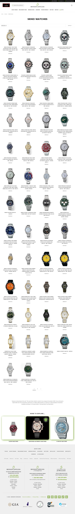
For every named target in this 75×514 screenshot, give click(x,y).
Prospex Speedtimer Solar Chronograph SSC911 (65, 48)
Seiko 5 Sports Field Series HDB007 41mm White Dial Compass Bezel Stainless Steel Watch (28, 270)
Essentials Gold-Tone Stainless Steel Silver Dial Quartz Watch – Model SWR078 (10, 353)
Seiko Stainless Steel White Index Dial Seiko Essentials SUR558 (64, 326)
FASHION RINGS (60, 451)
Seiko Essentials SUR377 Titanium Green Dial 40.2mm (10, 325)
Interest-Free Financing (44, 458)
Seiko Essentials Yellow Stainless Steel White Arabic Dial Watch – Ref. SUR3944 (28, 326)
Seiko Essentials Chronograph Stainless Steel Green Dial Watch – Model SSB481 (64, 214)
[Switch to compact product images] (5, 25)
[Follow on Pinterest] (59, 497)
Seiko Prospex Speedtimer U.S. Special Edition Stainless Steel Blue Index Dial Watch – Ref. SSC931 (10, 77)
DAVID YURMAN (12, 451)
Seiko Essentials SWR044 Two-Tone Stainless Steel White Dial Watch (46, 353)
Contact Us (61, 0)
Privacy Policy (36, 496)
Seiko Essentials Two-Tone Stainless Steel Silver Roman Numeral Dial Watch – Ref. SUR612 (28, 298)
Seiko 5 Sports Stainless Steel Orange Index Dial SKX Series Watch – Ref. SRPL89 (10, 298)
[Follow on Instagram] (52, 497)
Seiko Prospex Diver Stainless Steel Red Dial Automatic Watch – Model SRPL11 (46, 160)
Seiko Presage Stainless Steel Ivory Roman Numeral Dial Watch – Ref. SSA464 (28, 105)
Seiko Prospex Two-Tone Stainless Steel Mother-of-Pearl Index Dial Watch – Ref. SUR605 (10, 49)
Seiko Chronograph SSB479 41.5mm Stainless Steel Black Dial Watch (46, 214)
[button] (17, 5)
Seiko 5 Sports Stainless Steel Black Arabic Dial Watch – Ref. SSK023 (46, 242)
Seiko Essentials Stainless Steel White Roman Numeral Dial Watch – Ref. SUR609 (10, 381)
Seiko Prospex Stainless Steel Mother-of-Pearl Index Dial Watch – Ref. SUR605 (28, 48)
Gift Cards (69, 458)
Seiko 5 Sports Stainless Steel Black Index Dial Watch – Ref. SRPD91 (46, 326)
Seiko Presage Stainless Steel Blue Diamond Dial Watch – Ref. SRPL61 (64, 187)
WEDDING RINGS (32, 451)
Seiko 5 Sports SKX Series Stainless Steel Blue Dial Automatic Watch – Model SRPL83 (10, 242)
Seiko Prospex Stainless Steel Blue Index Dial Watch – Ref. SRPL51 (10, 159)
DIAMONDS (39, 451)
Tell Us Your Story (62, 458)
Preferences (43, 496)
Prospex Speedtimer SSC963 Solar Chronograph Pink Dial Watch (28, 77)
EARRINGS (33, 454)
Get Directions (14, 477)
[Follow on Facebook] (48, 497)
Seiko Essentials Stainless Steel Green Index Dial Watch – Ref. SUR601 (28, 381)
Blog (21, 458)
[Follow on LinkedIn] (66, 497)
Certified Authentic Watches (37, 441)
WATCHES (46, 451)
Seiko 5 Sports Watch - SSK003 (10, 213)
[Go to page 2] (40, 389)
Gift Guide (6, 458)
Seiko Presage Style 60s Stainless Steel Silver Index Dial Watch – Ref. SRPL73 (64, 159)
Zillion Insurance (54, 458)
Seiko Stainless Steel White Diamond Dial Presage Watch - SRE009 (10, 131)
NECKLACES (52, 451)
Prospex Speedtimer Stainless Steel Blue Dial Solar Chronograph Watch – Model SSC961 (46, 77)
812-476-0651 (54, 0)
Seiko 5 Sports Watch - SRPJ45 (64, 351)
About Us (11, 458)
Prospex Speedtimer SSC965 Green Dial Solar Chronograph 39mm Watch (65, 77)
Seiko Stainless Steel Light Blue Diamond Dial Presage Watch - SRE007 (46, 187)
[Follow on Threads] (55, 497)
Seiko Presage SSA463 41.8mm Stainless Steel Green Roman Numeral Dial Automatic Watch (64, 132)
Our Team (17, 458)
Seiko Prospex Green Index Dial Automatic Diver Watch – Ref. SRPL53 (46, 105)
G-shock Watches (61, 441)
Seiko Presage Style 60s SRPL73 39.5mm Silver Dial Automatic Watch (46, 131)
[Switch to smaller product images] (4, 25)
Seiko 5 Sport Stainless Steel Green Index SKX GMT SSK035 (28, 213)
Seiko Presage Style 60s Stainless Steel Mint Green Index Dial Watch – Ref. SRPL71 (10, 187)
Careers (31, 458)
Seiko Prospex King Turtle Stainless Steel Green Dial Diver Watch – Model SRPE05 (64, 105)
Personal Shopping (70, 0)
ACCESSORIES (40, 454)
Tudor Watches (13, 441)
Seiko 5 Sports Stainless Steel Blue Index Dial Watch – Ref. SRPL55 (64, 242)
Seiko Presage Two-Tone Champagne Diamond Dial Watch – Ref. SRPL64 (28, 159)
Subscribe (36, 458)
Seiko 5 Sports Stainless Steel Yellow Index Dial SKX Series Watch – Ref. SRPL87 (46, 270)
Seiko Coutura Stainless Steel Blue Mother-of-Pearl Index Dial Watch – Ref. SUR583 (28, 242)
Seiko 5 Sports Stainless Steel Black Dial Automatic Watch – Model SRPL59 (10, 270)
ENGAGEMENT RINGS (22, 451)
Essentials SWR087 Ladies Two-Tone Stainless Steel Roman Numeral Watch (28, 353)
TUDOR (6, 451)
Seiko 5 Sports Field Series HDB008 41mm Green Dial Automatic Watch (65, 298)
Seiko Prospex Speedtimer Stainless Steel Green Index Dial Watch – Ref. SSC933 (10, 105)
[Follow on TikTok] (63, 497)
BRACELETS (68, 451)
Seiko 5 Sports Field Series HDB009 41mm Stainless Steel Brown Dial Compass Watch (46, 298)
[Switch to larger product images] (2, 25)
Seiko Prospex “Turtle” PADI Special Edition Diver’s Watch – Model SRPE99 (28, 187)
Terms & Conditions (26, 496)
